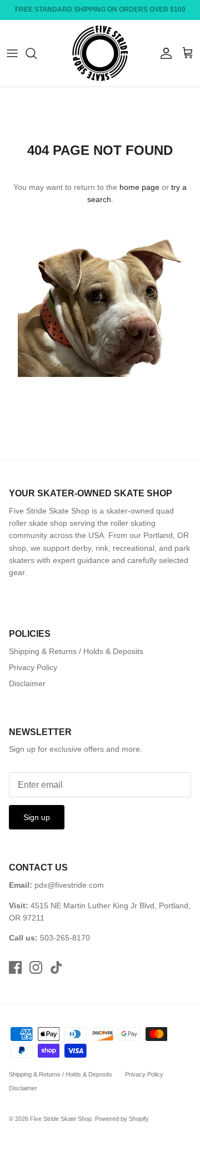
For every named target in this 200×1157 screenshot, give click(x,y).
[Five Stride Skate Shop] (100, 53)
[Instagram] (35, 967)
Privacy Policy (33, 667)
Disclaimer (27, 683)
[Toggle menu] (12, 53)
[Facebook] (15, 967)
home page (139, 187)
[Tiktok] (56, 967)
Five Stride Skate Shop (61, 1118)
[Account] (163, 53)
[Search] (36, 53)
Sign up (36, 817)
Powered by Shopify (122, 1118)
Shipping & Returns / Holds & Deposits (76, 651)
